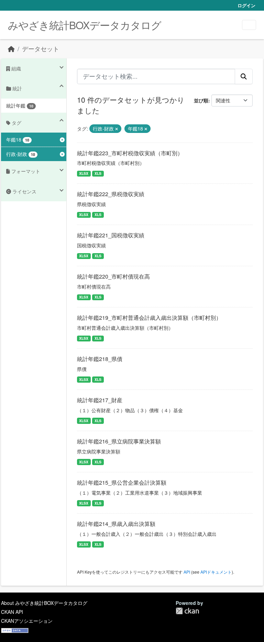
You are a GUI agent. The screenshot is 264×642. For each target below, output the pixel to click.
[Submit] (244, 76)
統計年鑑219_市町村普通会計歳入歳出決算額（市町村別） (149, 318)
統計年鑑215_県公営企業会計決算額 (121, 482)
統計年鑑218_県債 (99, 359)
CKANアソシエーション (27, 620)
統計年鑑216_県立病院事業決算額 (119, 441)
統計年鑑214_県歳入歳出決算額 (116, 524)
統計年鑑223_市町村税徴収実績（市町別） (130, 153)
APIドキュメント (216, 572)
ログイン (246, 5)
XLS (98, 173)
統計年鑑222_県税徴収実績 (110, 194)
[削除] (116, 129)
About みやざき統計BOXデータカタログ (44, 602)
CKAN (187, 611)
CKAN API (12, 611)
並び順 (201, 100)
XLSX (83, 173)
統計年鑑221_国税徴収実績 (110, 235)
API (187, 572)
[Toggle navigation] (249, 25)
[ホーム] (11, 48)
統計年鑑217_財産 (99, 400)
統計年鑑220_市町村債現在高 (113, 276)
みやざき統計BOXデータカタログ (84, 25)
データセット (40, 48)
